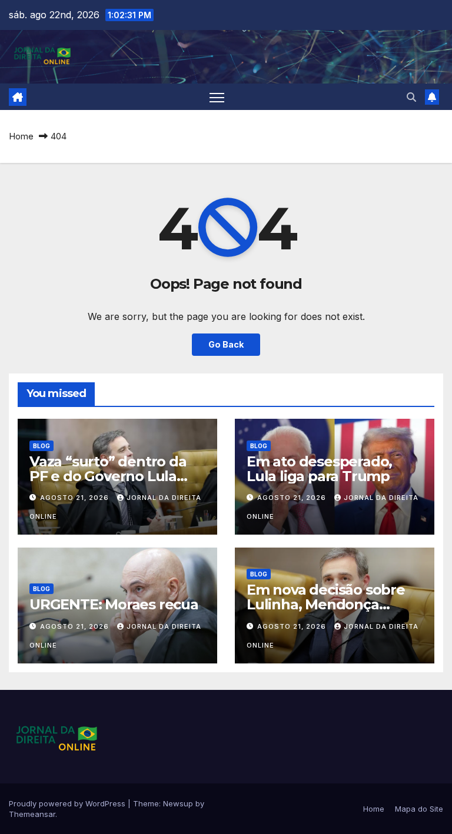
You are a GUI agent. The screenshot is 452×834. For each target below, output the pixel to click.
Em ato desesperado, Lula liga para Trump (319, 469)
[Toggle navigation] (216, 97)
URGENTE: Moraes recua (113, 604)
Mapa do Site (419, 808)
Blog (41, 445)
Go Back (226, 344)
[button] (411, 97)
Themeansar (32, 814)
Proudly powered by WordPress (68, 803)
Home (21, 136)
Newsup (178, 803)
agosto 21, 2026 (75, 497)
